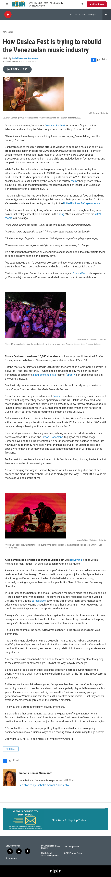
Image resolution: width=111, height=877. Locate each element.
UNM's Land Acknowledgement (50, 854)
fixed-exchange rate (44, 374)
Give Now (98, 4)
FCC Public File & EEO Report (50, 847)
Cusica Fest (79, 273)
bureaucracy (39, 600)
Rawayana (76, 559)
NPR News (8, 31)
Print (104, 59)
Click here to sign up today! (69, 820)
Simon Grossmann (52, 436)
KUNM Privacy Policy (73, 853)
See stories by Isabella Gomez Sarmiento (44, 785)
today (74, 180)
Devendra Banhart (55, 125)
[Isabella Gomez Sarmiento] (9, 777)
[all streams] (106, 14)
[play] (8, 14)
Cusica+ (57, 396)
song (61, 214)
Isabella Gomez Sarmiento (25, 58)
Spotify (71, 374)
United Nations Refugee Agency (81, 203)
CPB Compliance (71, 847)
